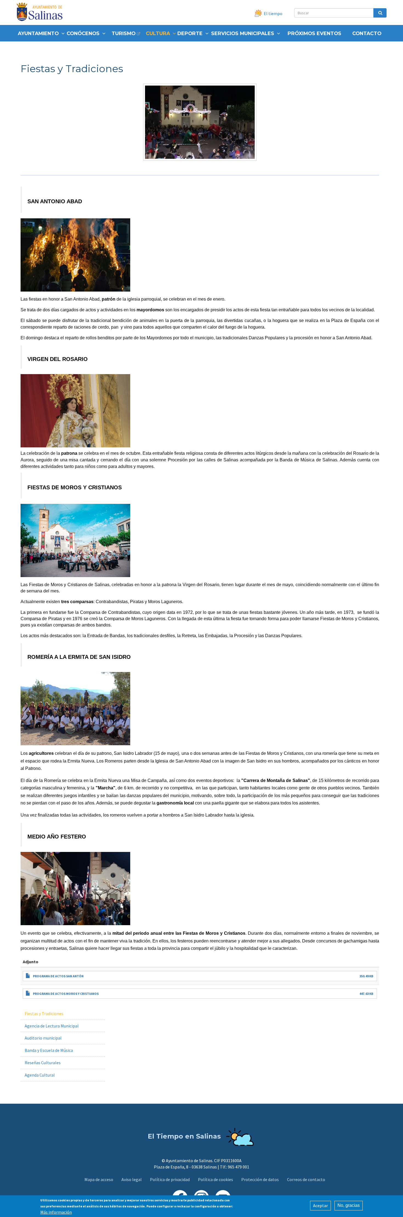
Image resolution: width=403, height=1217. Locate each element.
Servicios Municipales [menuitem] (242, 33)
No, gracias (348, 1205)
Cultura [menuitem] (158, 33)
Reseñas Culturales (43, 1062)
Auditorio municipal (43, 1038)
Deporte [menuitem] (190, 33)
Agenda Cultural (40, 1075)
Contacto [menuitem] (366, 33)
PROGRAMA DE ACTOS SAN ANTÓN (58, 976)
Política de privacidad (170, 1179)
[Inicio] (41, 12)
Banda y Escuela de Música (49, 1050)
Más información (56, 1212)
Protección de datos (260, 1179)
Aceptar (320, 1205)
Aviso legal (131, 1179)
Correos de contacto (306, 1179)
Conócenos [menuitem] (83, 33)
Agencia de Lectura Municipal (52, 1026)
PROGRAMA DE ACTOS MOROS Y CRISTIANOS (66, 994)
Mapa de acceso (98, 1179)
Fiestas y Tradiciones (44, 1013)
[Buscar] (380, 13)
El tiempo (273, 13)
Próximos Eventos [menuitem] (314, 33)
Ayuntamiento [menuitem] (38, 33)
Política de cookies (215, 1179)
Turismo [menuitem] (123, 33)
